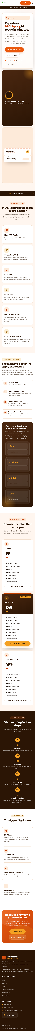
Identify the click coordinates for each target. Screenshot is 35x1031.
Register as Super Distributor (17, 700)
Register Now (18, 931)
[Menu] (32, 3)
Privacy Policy (6, 992)
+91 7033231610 (18, 937)
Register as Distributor (17, 643)
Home (3, 980)
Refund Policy (6, 996)
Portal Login (13, 55)
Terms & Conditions (8, 989)
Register (25, 3)
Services (4, 983)
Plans (3, 986)
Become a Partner (15, 49)
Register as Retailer (17, 586)
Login (25, 7)
